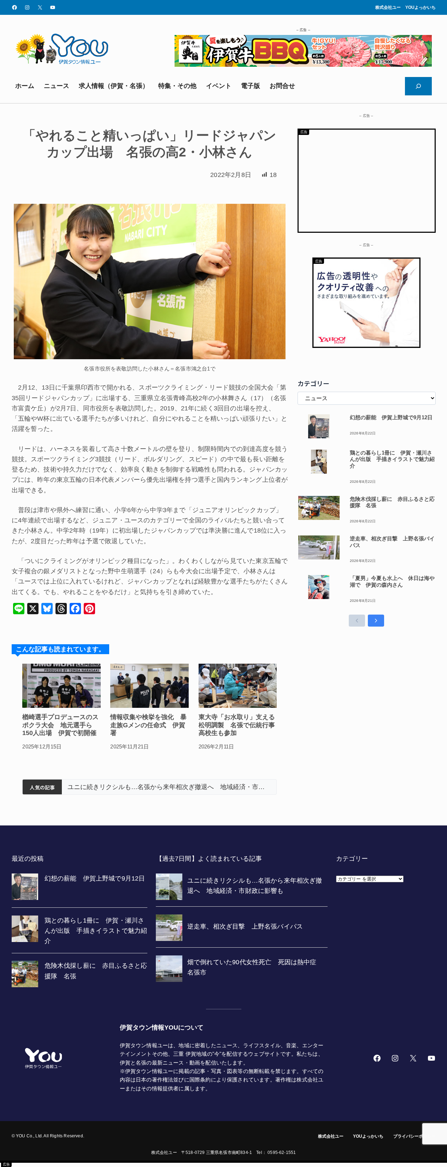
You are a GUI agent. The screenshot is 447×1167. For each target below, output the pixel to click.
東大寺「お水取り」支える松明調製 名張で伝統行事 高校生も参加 (238, 724)
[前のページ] (357, 621)
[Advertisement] (367, 179)
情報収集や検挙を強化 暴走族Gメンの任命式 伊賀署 (148, 724)
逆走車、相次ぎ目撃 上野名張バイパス (392, 541)
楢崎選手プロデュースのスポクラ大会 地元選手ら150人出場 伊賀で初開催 (60, 724)
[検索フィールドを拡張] (418, 86)
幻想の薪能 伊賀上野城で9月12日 (391, 417)
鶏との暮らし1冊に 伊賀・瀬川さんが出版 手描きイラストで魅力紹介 (392, 459)
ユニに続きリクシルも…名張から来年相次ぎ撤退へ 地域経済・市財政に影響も (169, 786)
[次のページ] (376, 621)
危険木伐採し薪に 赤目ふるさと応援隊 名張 (392, 502)
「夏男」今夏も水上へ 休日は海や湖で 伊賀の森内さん (392, 581)
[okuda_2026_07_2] (303, 64)
